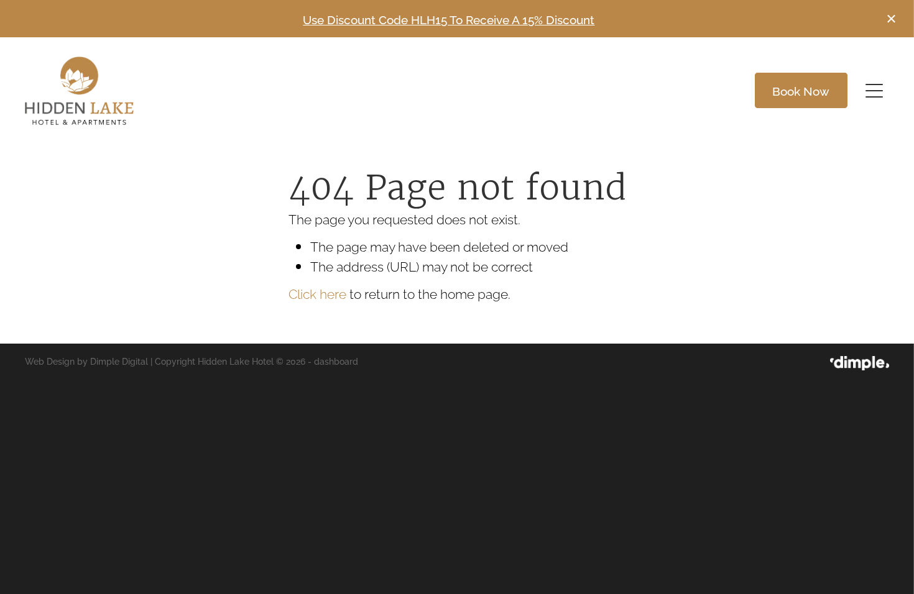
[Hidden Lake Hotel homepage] (349, 91)
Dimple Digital (119, 361)
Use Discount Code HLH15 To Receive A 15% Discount (448, 19)
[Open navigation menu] (874, 91)
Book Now (800, 90)
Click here (317, 292)
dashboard (336, 361)
